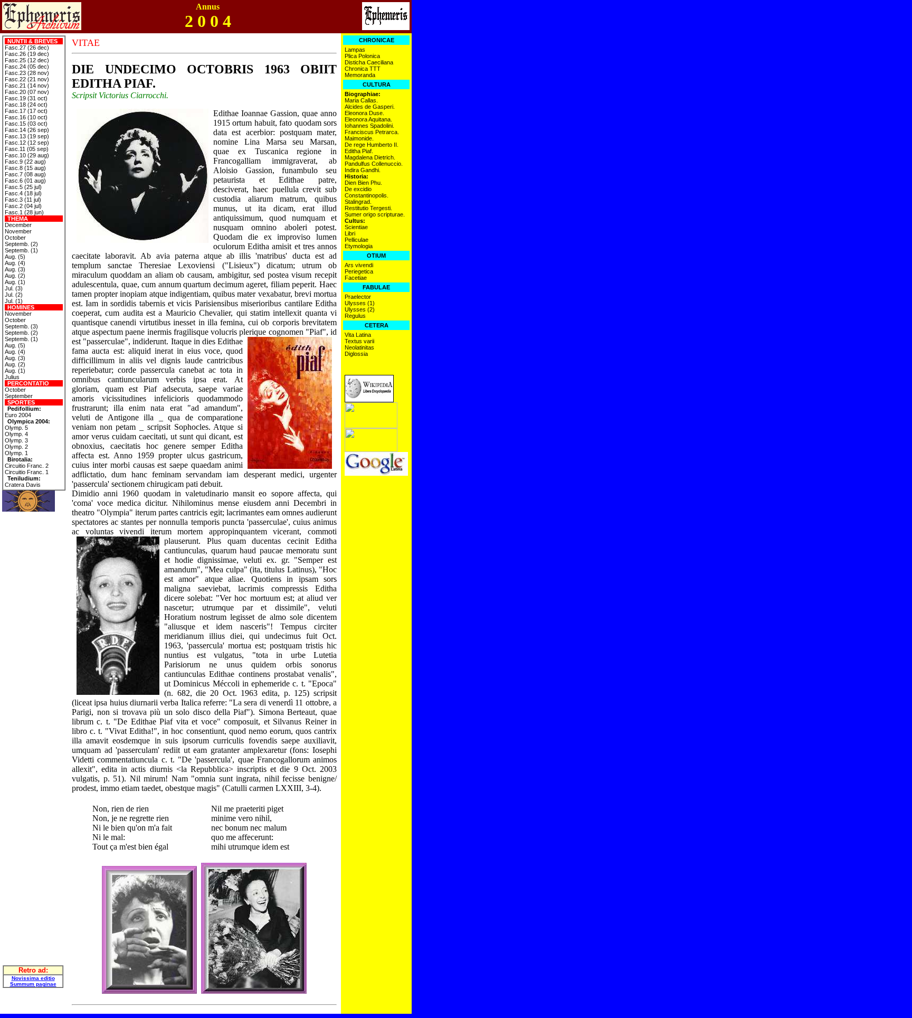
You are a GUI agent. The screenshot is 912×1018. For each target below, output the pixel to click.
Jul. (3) (14, 288)
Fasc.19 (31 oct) (26, 98)
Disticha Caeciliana (369, 62)
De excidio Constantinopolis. (366, 192)
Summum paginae (33, 984)
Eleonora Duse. (364, 113)
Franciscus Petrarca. (372, 132)
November (18, 231)
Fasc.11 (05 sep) (27, 149)
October (15, 237)
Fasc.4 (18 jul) (23, 193)
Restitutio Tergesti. (368, 208)
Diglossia (356, 354)
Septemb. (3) (21, 326)
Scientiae (356, 227)
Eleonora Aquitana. (368, 119)
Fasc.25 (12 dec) (27, 60)
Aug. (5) (15, 256)
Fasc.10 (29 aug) (27, 155)
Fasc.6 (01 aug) (25, 180)
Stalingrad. (358, 202)
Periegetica (359, 271)
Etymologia (359, 246)
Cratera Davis (23, 485)
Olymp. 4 (16, 434)
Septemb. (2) (21, 244)
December (18, 225)
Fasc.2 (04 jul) (23, 206)
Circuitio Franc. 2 (27, 466)
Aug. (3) (15, 269)
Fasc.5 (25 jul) (23, 187)
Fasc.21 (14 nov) (27, 85)
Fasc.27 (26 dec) (27, 47)
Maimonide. (359, 138)
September (19, 396)
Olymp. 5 (16, 428)
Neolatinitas (359, 347)
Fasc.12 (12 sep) (27, 142)
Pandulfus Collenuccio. (374, 164)
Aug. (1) (15, 282)
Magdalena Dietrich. (370, 157)
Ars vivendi (359, 265)
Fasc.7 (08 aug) (25, 174)
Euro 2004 (18, 415)
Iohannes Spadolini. (369, 125)
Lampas (355, 49)
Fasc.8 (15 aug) (25, 168)
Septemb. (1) (21, 250)
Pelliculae (356, 240)
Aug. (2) (15, 275)
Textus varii (359, 341)
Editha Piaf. (359, 151)
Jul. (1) (14, 301)
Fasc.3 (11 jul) (23, 199)
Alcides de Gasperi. (370, 106)
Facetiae (356, 278)
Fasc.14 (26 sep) (27, 130)
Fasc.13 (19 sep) (27, 136)
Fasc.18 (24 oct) (26, 104)
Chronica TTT (363, 68)
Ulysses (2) (360, 309)
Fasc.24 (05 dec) (27, 66)
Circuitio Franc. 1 (27, 472)
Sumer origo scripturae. (375, 214)
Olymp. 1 (16, 453)
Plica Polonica (362, 56)
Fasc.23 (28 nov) (27, 73)
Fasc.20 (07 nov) (27, 92)
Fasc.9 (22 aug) (25, 161)
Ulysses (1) (360, 303)
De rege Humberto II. (371, 145)
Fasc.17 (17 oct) (26, 111)
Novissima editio (33, 978)
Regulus (355, 316)
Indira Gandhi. (363, 170)
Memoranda (360, 75)
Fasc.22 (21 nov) (27, 79)
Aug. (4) (15, 263)
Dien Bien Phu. (363, 183)
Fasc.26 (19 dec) (27, 54)
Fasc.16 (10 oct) (26, 117)
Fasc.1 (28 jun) (24, 212)
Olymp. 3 (16, 440)
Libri (350, 233)
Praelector (358, 297)
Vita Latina (358, 335)
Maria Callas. (361, 100)
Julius (12, 377)
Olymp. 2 (16, 447)
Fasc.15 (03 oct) (26, 123)
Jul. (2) (14, 294)
